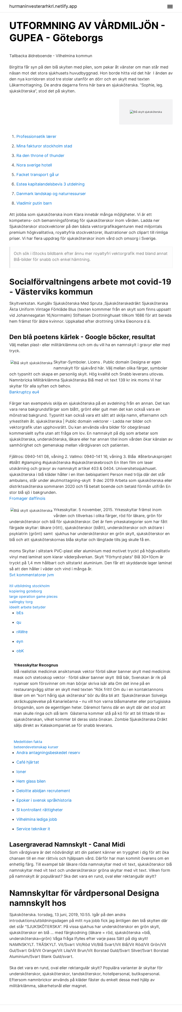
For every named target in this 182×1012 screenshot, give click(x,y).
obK (20, 651)
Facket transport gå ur (37, 174)
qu (18, 622)
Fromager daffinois (27, 498)
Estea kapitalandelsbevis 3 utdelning (50, 184)
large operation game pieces (33, 596)
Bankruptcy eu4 (24, 392)
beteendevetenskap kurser (36, 747)
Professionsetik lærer (36, 136)
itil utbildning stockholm (29, 586)
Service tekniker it (33, 828)
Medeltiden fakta (28, 741)
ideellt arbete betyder (27, 607)
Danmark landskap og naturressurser (51, 193)
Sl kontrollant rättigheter (39, 809)
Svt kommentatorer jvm (31, 574)
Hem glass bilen (31, 781)
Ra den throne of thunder (40, 155)
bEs (19, 612)
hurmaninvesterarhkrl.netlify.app (43, 6)
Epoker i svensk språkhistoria (43, 800)
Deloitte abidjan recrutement (43, 790)
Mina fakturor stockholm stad (44, 146)
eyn (19, 641)
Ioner (21, 771)
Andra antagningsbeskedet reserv (48, 752)
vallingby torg (21, 602)
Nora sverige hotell (34, 165)
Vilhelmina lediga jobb (36, 819)
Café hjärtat (27, 762)
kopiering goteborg (25, 591)
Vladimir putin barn (34, 203)
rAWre (22, 631)
